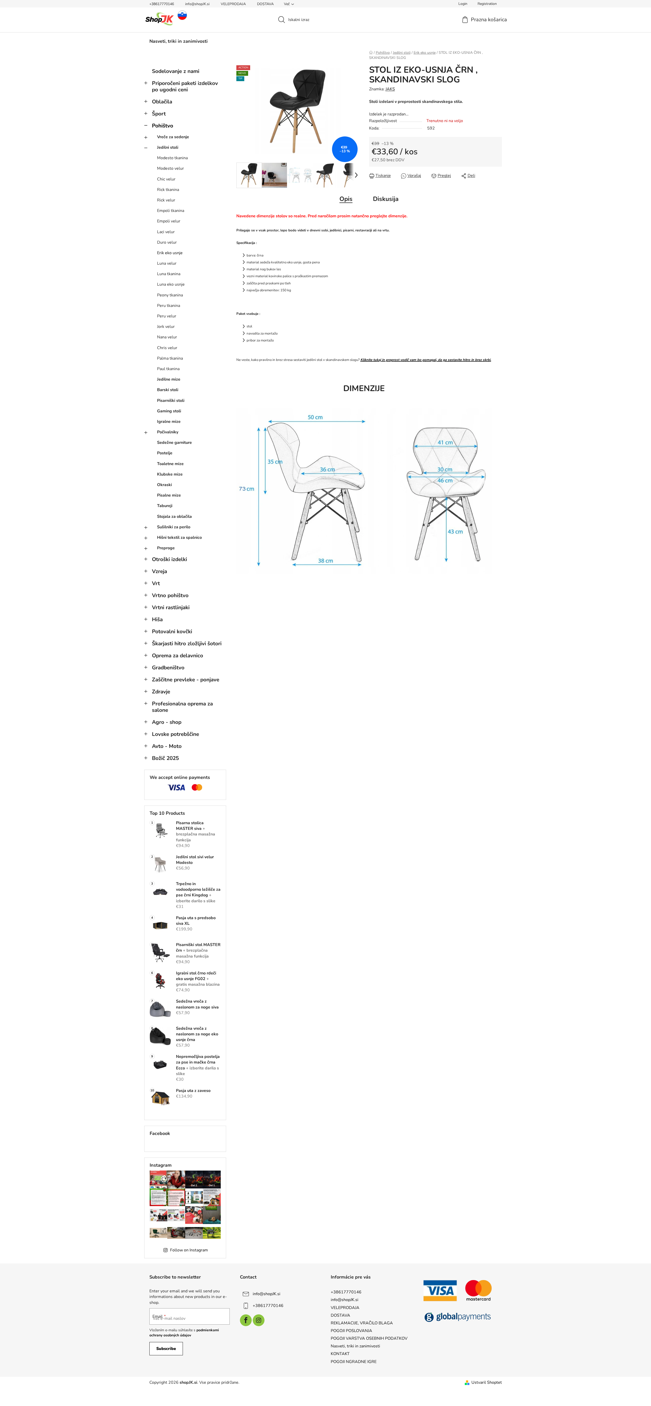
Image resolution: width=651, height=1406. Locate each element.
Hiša (157, 619)
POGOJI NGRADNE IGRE (354, 1362)
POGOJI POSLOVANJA (351, 1331)
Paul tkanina (168, 369)
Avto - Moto (167, 746)
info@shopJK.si (197, 4)
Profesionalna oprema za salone (182, 707)
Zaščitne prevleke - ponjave (185, 679)
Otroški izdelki (169, 559)
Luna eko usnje (171, 284)
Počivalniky (167, 432)
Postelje (164, 453)
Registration (487, 3)
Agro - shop (166, 722)
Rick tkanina (168, 189)
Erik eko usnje (170, 253)
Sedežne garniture (174, 442)
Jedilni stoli (167, 147)
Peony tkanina (170, 295)
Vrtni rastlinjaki (171, 607)
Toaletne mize (170, 464)
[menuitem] (178, 41)
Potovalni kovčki (172, 631)
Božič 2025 (165, 758)
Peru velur (166, 316)
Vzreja (159, 571)
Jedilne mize (168, 379)
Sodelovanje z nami (175, 71)
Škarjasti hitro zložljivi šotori (187, 643)
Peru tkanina (168, 305)
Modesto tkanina (172, 158)
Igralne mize (169, 421)
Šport (159, 113)
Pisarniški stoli (170, 400)
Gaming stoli (169, 411)
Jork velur (166, 326)
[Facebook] (246, 1320)
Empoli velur (168, 221)
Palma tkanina (170, 358)
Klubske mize (170, 474)
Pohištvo (162, 125)
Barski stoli (167, 390)
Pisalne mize (169, 495)
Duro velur (167, 242)
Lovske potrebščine (175, 734)
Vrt (156, 583)
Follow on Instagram (189, 1250)
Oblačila (162, 101)
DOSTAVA (265, 4)
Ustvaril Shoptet (486, 1382)
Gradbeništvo (168, 667)
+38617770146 (161, 4)
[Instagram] (258, 1320)
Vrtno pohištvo (170, 595)
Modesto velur (170, 168)
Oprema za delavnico (177, 655)
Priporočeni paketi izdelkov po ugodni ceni (185, 86)
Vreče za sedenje (173, 137)
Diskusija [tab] (386, 199)
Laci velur (166, 232)
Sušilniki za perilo (173, 527)
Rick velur (166, 200)
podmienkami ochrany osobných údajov (184, 1333)
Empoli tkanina (170, 210)
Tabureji (164, 506)
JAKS (390, 89)
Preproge (166, 548)
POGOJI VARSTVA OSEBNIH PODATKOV (369, 1338)
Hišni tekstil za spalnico (179, 537)
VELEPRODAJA (233, 4)
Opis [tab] (345, 199)
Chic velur (166, 179)
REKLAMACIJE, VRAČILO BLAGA (362, 1323)
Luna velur (166, 263)
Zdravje (161, 691)
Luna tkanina (168, 274)
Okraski (164, 485)
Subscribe (166, 1348)
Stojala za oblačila (174, 516)
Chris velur (167, 348)
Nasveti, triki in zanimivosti (355, 1346)
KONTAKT (340, 1354)
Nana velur (167, 337)
